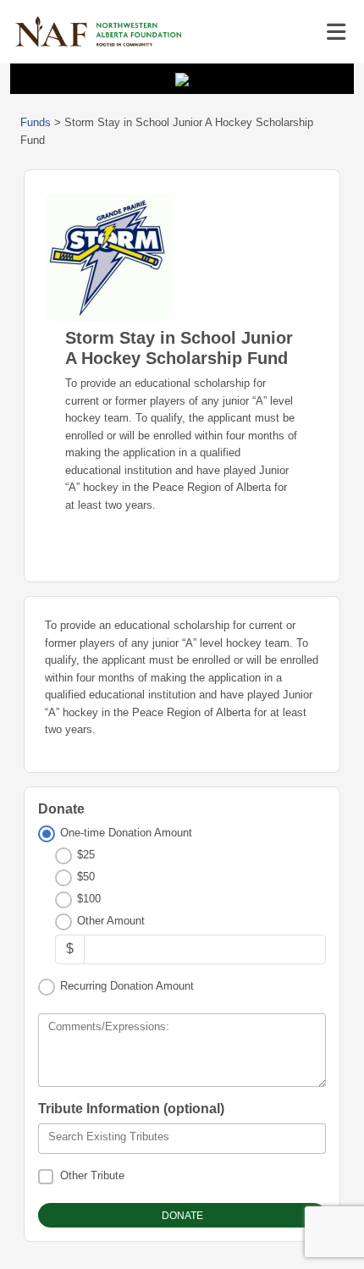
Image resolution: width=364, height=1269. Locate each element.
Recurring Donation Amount (127, 985)
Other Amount (111, 920)
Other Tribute (92, 1175)
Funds (35, 122)
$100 (89, 898)
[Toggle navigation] (336, 32)
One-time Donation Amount (126, 832)
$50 (86, 876)
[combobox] (182, 1138)
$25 (86, 854)
